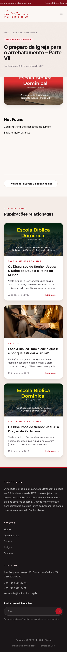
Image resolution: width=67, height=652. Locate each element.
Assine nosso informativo (18, 603)
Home (7, 529)
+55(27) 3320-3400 (15, 583)
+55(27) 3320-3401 (15, 588)
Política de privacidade (24, 645)
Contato (8, 553)
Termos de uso (47, 645)
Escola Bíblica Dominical (25, 32)
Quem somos (11, 535)
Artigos (8, 547)
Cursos (8, 541)
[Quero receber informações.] (58, 611)
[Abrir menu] (61, 14)
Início (6, 32)
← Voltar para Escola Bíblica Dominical (30, 183)
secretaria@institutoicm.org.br (21, 593)
